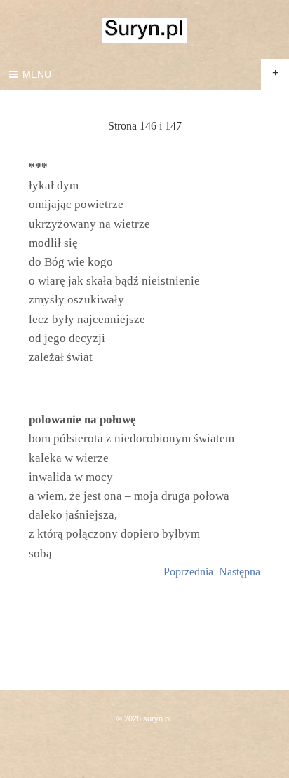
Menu (35, 74)
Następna (239, 572)
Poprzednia (188, 572)
